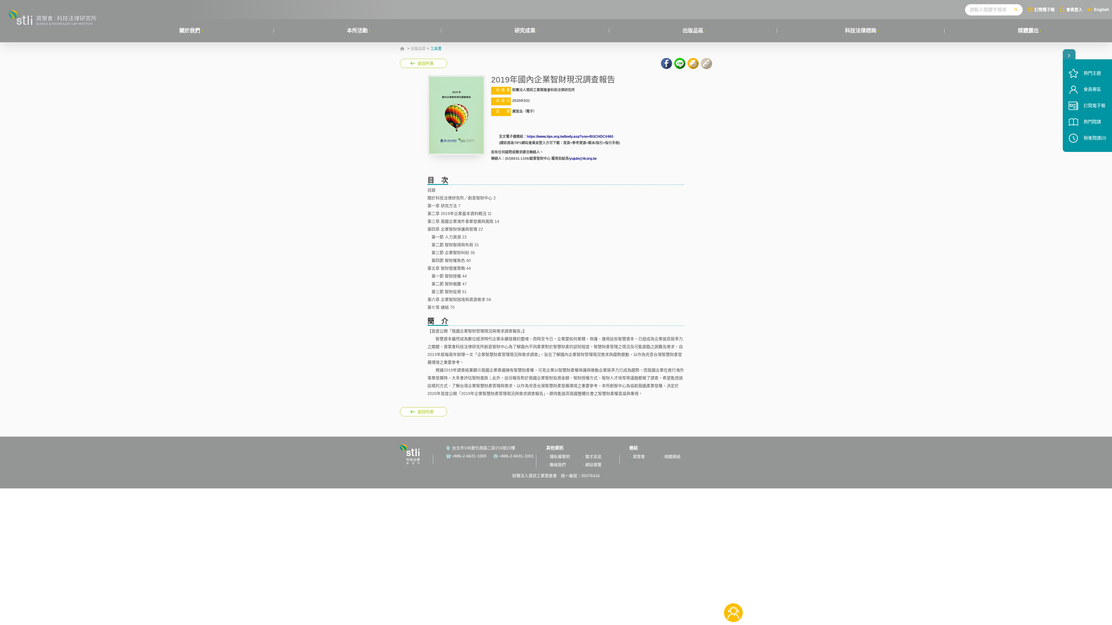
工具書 (436, 49)
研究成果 (525, 30)
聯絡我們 (558, 464)
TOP (733, 593)
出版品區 (693, 30)
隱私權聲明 (560, 456)
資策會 (639, 456)
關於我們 (189, 30)
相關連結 (672, 456)
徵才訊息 (593, 456)
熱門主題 (1092, 73)
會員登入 (1074, 9)
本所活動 (357, 30)
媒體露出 (1028, 30)
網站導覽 (593, 464)
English (1101, 9)
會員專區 (1092, 89)
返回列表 (426, 63)
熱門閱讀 (1092, 121)
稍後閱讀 (1095, 137)
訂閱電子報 (1044, 9)
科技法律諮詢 (860, 30)
